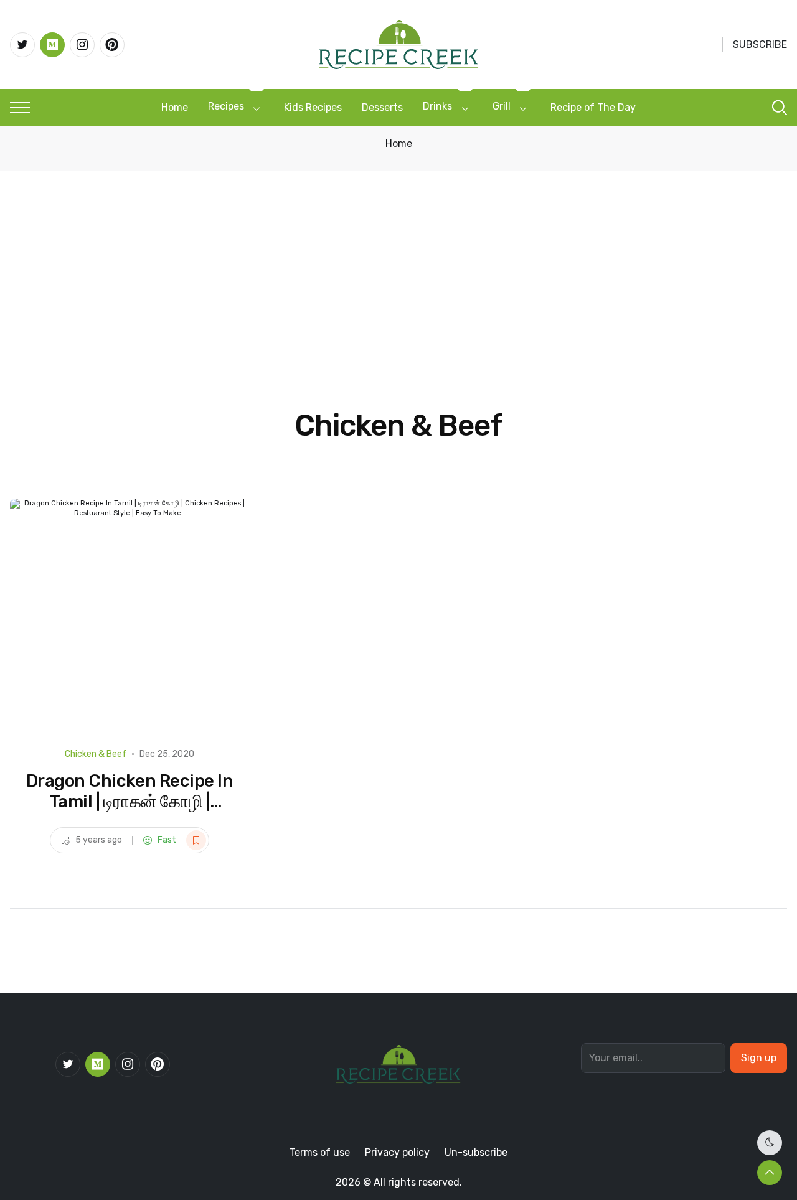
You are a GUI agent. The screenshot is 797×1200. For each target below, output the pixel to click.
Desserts (382, 107)
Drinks (437, 106)
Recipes (226, 106)
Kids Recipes (313, 107)
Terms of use (320, 1152)
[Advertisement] (398, 264)
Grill (502, 106)
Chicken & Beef (95, 754)
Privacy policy (397, 1152)
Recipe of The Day (593, 107)
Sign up (758, 1058)
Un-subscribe (476, 1152)
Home (174, 107)
